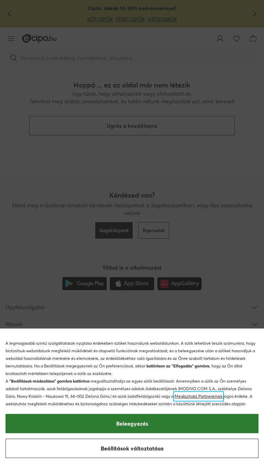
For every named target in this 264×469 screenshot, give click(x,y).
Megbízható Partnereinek (198, 396)
